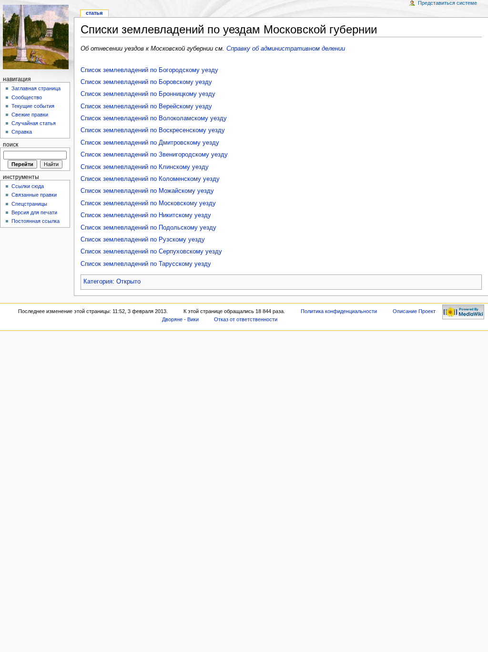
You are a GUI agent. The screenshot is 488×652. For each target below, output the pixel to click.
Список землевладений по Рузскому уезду (143, 239)
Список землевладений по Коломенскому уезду (150, 179)
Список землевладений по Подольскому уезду (148, 227)
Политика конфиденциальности (339, 311)
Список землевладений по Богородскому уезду (149, 70)
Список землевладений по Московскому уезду (148, 203)
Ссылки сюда (27, 186)
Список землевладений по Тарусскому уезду (146, 264)
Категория (97, 281)
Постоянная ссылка (35, 221)
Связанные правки (34, 195)
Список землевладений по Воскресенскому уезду (153, 130)
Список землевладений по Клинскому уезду (145, 167)
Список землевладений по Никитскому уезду (146, 215)
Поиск (10, 144)
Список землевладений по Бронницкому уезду (148, 94)
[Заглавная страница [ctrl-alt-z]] (37, 37)
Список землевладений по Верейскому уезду (146, 106)
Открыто (128, 281)
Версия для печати (34, 212)
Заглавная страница (36, 88)
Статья (94, 13)
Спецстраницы (29, 204)
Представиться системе (447, 3)
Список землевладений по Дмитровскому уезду (150, 142)
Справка (21, 132)
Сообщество (26, 97)
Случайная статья (33, 123)
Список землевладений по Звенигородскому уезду (154, 154)
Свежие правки (29, 114)
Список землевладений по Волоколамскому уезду (154, 118)
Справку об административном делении (285, 48)
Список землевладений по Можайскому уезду (147, 191)
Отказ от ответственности (245, 319)
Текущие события (32, 106)
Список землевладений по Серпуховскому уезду (151, 251)
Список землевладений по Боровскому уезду (146, 82)
